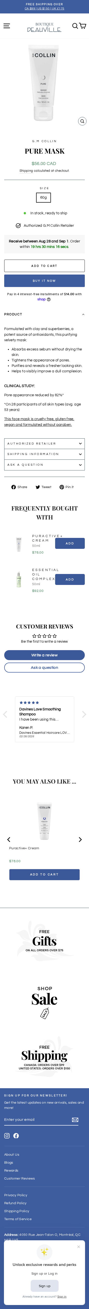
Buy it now (44, 281)
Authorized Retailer (31, 443)
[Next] (80, 840)
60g (43, 197)
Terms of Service (18, 1219)
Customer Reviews (19, 1178)
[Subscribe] (75, 1120)
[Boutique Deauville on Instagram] (7, 1135)
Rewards (11, 1170)
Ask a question (25, 464)
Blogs (8, 1162)
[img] (44, 703)
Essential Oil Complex (46, 574)
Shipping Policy (16, 1211)
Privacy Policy (15, 1195)
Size (44, 188)
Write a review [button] (44, 655)
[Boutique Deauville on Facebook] (16, 1135)
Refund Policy (15, 1203)
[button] (44, 314)
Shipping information (33, 454)
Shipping (26, 170)
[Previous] (9, 840)
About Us (11, 1154)
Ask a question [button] (44, 668)
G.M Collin (44, 141)
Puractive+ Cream (47, 538)
